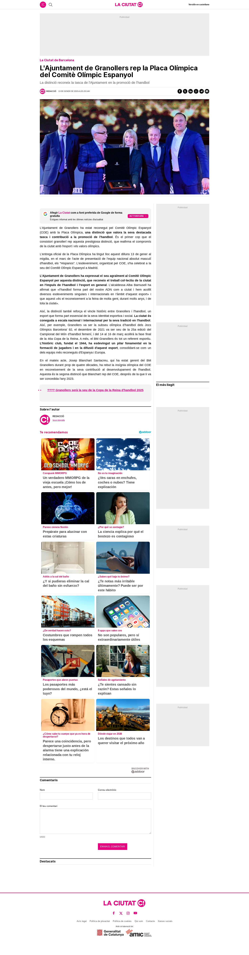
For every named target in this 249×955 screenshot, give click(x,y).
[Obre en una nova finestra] (110, 933)
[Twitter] (185, 91)
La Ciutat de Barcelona (57, 60)
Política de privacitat (100, 921)
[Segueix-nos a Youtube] (135, 913)
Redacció (51, 91)
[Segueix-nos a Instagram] (128, 913)
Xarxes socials (165, 921)
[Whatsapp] (196, 91)
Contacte (150, 921)
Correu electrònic (107, 790)
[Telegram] (201, 91)
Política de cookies (122, 921)
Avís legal (82, 921)
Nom (42, 790)
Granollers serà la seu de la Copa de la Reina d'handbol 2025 (99, 390)
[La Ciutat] (129, 4)
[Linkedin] (190, 91)
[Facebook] (180, 91)
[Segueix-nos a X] (121, 913)
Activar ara (136, 216)
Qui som (139, 921)
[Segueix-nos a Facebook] (113, 913)
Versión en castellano (199, 4)
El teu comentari (48, 806)
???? (51, 390)
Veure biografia (59, 420)
